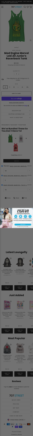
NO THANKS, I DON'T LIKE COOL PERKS (22, 226)
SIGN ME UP (22, 224)
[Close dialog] (32, 208)
